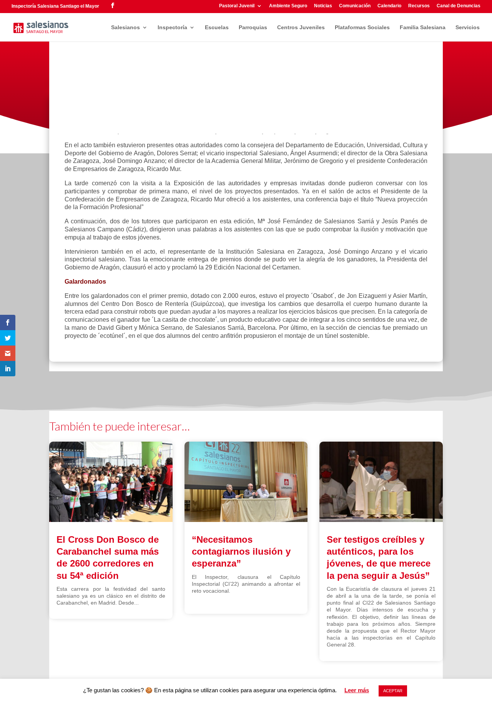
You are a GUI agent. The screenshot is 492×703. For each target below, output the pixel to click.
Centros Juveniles (301, 27)
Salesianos (125, 27)
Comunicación (355, 5)
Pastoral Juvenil (236, 5)
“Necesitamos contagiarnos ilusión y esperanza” (241, 551)
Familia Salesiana (422, 27)
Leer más (356, 690)
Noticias (323, 5)
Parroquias (253, 27)
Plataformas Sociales (362, 27)
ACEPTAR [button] (392, 690)
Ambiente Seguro (288, 5)
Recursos (419, 5)
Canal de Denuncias (458, 5)
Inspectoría (172, 27)
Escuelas (217, 27)
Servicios (467, 27)
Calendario (389, 5)
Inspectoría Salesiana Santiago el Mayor (55, 6)
